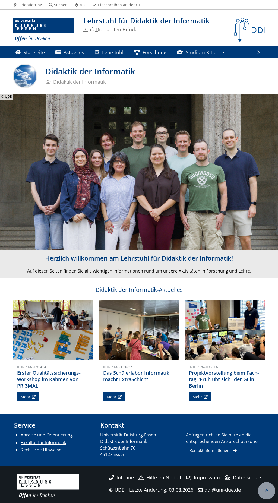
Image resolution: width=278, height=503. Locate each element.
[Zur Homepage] (43, 30)
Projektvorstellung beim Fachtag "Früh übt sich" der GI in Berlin (224, 379)
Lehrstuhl (113, 52)
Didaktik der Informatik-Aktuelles (139, 289)
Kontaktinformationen (209, 450)
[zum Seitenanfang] (266, 490)
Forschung (154, 52)
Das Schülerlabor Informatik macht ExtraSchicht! (136, 375)
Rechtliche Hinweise (41, 450)
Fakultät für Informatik (43, 442)
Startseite (34, 52)
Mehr (25, 396)
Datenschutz (247, 477)
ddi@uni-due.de (222, 489)
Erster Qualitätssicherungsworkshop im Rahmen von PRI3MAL (49, 379)
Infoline (125, 477)
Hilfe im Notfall (163, 477)
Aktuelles (74, 52)
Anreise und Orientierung (47, 435)
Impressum (207, 477)
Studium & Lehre (205, 52)
